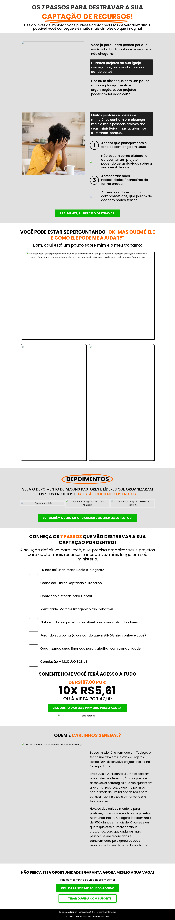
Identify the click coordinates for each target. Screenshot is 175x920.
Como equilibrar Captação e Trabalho (71, 583)
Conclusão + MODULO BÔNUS (64, 661)
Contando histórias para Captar (66, 596)
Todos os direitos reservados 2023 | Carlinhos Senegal (87, 911)
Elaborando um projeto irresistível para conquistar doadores (89, 622)
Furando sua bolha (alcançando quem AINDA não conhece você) (93, 635)
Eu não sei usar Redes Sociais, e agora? (72, 570)
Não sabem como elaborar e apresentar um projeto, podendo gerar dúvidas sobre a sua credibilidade (126, 161)
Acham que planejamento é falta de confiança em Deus (124, 145)
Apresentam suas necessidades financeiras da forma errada (124, 180)
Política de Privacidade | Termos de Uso (87, 916)
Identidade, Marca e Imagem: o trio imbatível (76, 609)
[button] (22, 503)
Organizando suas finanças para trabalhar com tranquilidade (90, 648)
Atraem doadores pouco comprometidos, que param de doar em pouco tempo (126, 196)
